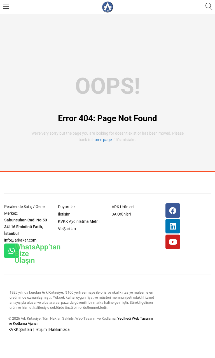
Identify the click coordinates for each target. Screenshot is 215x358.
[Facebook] (172, 210)
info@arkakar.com (20, 240)
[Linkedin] (172, 226)
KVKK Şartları (20, 329)
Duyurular (66, 207)
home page (102, 139)
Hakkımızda (59, 329)
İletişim (64, 214)
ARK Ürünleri (123, 207)
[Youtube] (172, 242)
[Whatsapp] (11, 251)
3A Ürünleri (121, 214)
